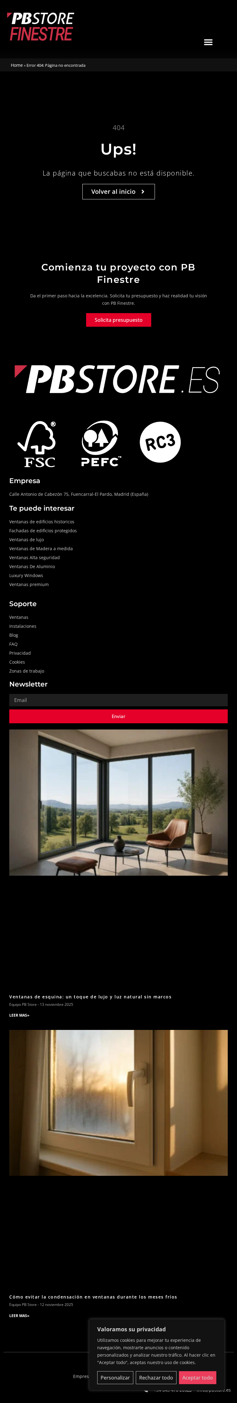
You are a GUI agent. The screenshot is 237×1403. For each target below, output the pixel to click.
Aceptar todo (197, 1377)
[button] (208, 42)
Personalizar (115, 1377)
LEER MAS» (19, 1015)
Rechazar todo (156, 1377)
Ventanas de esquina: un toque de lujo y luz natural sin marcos (90, 997)
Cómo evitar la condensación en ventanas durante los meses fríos (93, 1297)
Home (17, 65)
